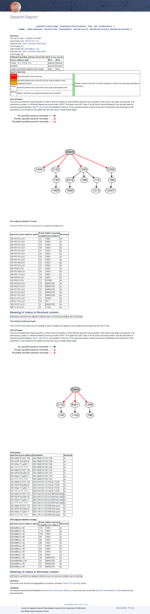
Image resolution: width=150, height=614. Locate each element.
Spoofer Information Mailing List (60, 590)
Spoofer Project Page (47, 26)
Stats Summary (35, 29)
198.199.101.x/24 (31, 41)
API (95, 26)
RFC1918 (21, 63)
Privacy (131, 608)
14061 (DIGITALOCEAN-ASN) (34, 44)
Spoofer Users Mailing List (107, 590)
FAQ (90, 26)
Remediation (65, 29)
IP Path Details (42, 107)
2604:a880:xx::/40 (31, 49)
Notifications (105, 26)
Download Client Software (73, 26)
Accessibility (121, 608)
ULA (29, 63)
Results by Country (99, 29)
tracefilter (17, 326)
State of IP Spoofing (71, 583)
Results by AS (81, 29)
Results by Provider (120, 29)
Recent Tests (50, 29)
